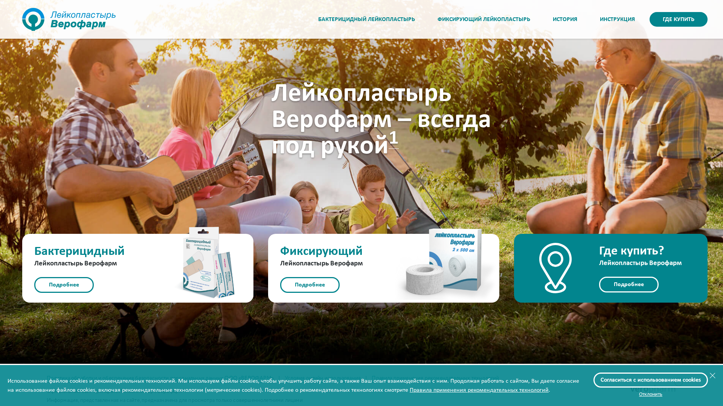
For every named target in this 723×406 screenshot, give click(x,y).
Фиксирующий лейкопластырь (484, 20)
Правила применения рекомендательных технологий (479, 390)
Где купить (678, 20)
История (565, 20)
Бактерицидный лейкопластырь (366, 20)
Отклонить (650, 394)
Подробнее (64, 285)
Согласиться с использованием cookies (651, 380)
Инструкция (617, 20)
